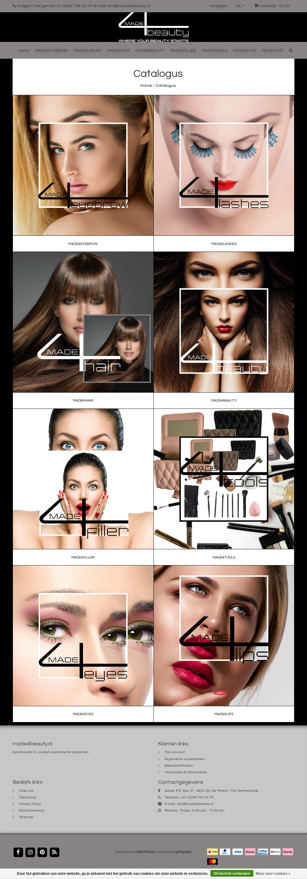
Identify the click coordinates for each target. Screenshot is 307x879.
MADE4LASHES (87, 51)
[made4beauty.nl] (153, 27)
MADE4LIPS (272, 51)
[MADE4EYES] (83, 644)
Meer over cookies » (273, 874)
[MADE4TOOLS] (224, 487)
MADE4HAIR (118, 51)
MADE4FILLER (183, 51)
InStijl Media (145, 852)
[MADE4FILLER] (83, 487)
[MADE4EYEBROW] (83, 173)
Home (24, 51)
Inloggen (218, 6)
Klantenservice (31, 811)
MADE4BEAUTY (150, 51)
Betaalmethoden (179, 766)
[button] (291, 50)
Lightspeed (182, 852)
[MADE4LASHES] (224, 173)
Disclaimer (28, 797)
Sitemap (26, 817)
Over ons (26, 791)
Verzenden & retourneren (186, 772)
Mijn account (175, 752)
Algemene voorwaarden (185, 759)
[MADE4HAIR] (83, 330)
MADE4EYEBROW (51, 51)
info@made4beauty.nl (195, 804)
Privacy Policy (30, 804)
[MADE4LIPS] (224, 644)
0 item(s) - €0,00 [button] (274, 6)
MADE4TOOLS (214, 51)
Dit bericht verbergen (232, 874)
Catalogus (165, 86)
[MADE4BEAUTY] (224, 330)
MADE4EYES (244, 51)
